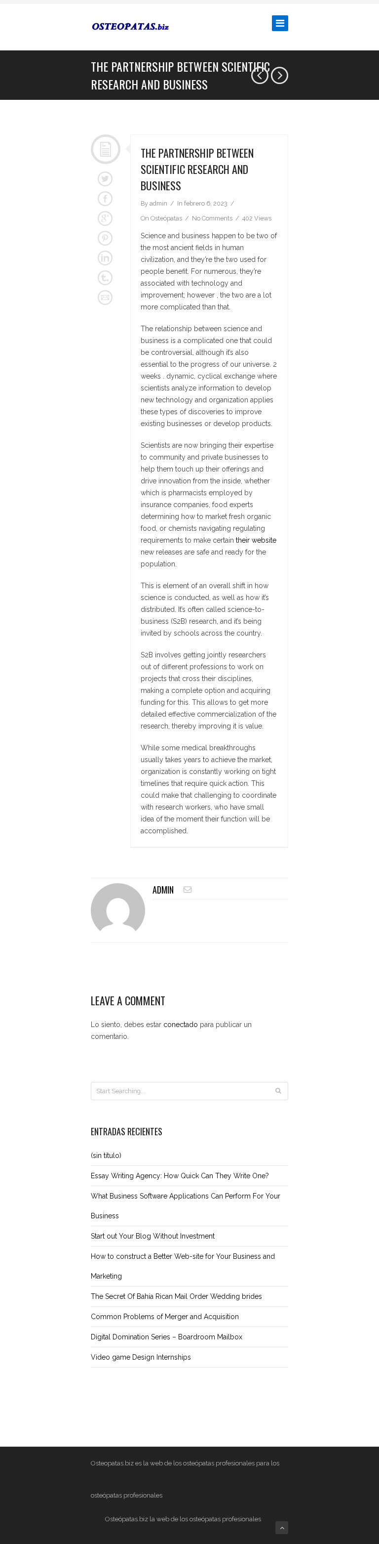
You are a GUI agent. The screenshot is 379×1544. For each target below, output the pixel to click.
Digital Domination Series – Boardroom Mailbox (166, 1337)
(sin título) (106, 1155)
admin (163, 889)
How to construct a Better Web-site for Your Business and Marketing (183, 1266)
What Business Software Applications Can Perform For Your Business (185, 1206)
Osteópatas (166, 218)
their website (256, 540)
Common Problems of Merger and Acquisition (165, 1317)
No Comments (212, 218)
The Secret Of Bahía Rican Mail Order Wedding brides (176, 1296)
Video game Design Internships (141, 1357)
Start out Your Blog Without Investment (153, 1236)
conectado (180, 1025)
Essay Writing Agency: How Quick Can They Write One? (180, 1176)
